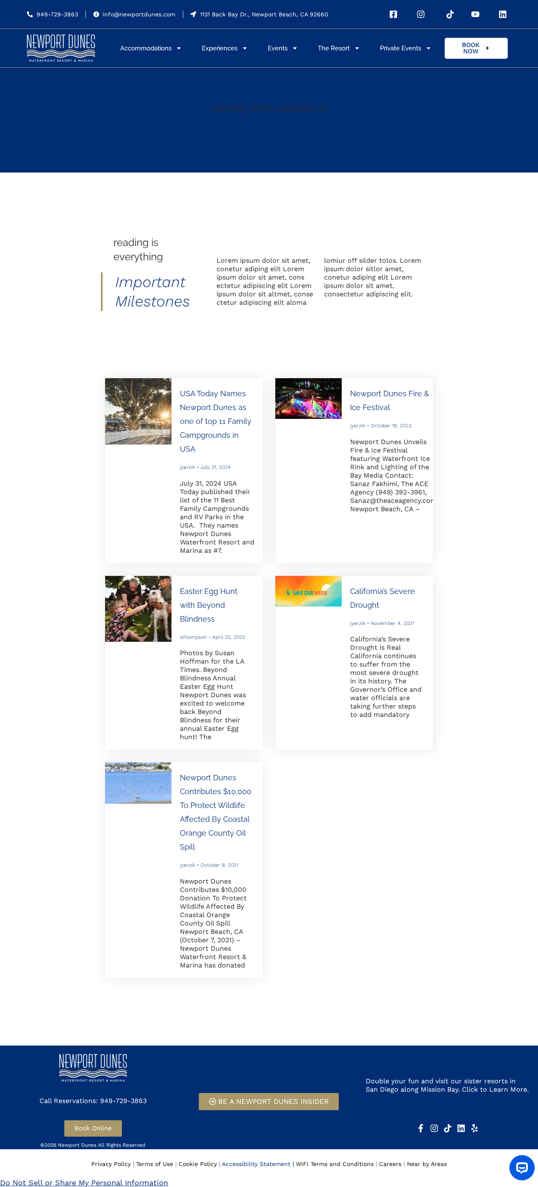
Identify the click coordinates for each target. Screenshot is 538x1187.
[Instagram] (434, 1128)
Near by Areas (427, 1164)
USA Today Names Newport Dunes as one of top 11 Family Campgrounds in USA (215, 421)
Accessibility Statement (256, 1164)
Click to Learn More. (495, 1089)
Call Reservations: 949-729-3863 (93, 1101)
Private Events (400, 48)
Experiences (219, 48)
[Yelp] (474, 1128)
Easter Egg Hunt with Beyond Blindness (208, 605)
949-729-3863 (57, 14)
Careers (390, 1164)
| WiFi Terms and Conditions (333, 1164)
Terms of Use (154, 1164)
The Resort (334, 48)
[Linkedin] (461, 1128)
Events (277, 48)
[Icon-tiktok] (447, 1128)
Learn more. (386, 1105)
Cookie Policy (198, 1164)
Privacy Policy (111, 1164)
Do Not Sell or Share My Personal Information (84, 1182)
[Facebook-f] (421, 1128)
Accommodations (145, 48)
